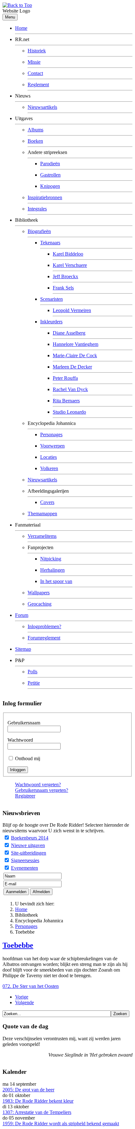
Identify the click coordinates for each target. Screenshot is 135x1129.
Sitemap (23, 649)
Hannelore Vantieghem (75, 344)
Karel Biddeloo (68, 254)
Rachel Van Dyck (70, 389)
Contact (35, 73)
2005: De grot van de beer (28, 1089)
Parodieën (50, 163)
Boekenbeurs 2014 (29, 837)
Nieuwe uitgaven (28, 845)
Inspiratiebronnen (45, 197)
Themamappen (42, 513)
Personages (51, 434)
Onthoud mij (27, 758)
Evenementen (24, 868)
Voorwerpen (52, 445)
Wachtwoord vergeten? (38, 784)
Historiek (37, 50)
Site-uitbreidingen (28, 853)
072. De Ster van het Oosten (31, 986)
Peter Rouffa (65, 378)
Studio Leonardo (69, 412)
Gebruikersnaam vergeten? (41, 790)
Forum (21, 615)
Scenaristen (51, 299)
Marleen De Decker (72, 366)
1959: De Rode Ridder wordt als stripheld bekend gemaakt (61, 1123)
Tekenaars (50, 242)
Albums (35, 129)
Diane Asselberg (69, 333)
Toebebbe (18, 945)
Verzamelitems (42, 536)
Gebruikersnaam (24, 722)
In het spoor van (56, 581)
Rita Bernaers (66, 400)
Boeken (35, 141)
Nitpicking (50, 558)
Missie (34, 62)
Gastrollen (50, 175)
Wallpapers (39, 592)
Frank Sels (63, 287)
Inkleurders (51, 321)
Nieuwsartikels (42, 107)
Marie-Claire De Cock (75, 355)
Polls (32, 671)
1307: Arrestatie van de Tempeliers (37, 1112)
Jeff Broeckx (65, 276)
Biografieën (39, 231)
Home (21, 28)
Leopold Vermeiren (72, 310)
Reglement (38, 84)
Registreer (25, 795)
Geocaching (39, 604)
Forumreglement (44, 637)
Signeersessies (25, 860)
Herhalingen (52, 570)
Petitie (34, 683)
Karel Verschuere (70, 265)
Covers (47, 502)
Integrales (37, 208)
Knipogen (50, 186)
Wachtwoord (20, 740)
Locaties (48, 457)
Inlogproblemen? (44, 626)
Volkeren (49, 468)
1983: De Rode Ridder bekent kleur (38, 1101)
